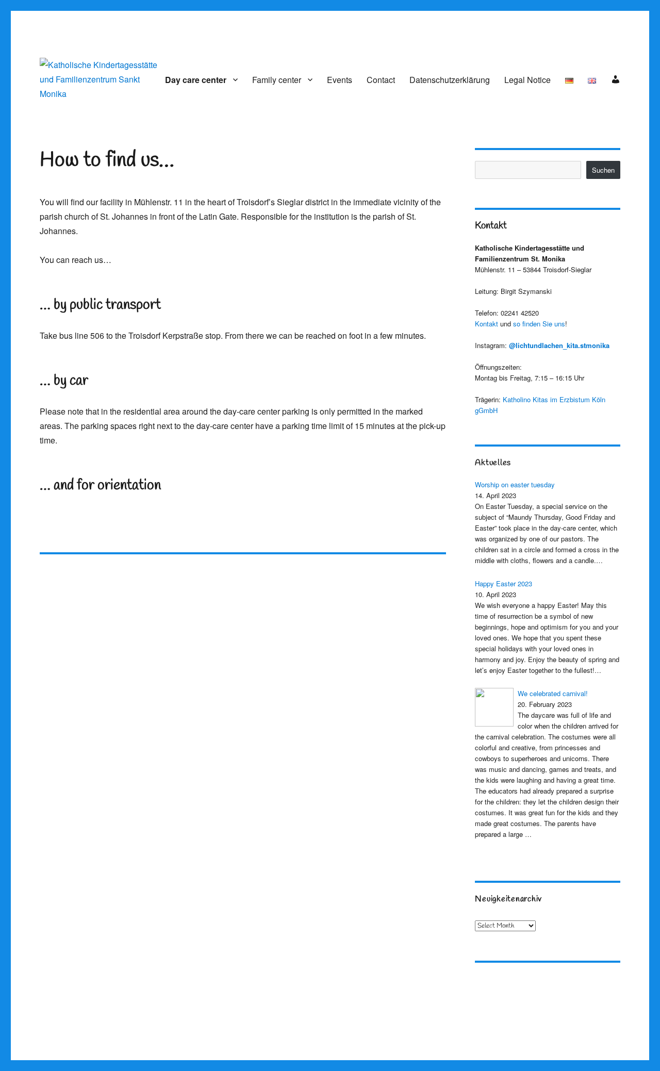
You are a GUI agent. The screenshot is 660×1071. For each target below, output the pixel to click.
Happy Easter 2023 (503, 583)
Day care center (195, 80)
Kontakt (486, 323)
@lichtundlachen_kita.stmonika (559, 345)
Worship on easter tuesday (515, 484)
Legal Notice (527, 80)
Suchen (603, 170)
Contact (381, 80)
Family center (276, 80)
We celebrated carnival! (553, 693)
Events (339, 80)
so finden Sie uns (539, 323)
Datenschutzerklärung (449, 80)
